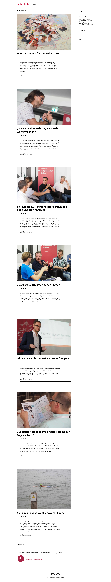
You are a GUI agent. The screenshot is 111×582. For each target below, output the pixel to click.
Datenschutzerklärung (59, 552)
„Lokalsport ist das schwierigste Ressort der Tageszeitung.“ (43, 433)
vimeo (80, 39)
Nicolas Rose (23, 57)
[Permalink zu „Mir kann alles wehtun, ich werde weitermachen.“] (44, 124)
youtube (80, 37)
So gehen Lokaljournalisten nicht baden (41, 513)
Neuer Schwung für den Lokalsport (38, 53)
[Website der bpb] (30, 562)
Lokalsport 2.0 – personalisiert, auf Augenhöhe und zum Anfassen (42, 208)
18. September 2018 (23, 378)
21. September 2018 (23, 304)
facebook (80, 36)
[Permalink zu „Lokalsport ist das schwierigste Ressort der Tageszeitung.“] (44, 427)
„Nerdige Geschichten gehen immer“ (39, 285)
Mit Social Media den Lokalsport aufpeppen (43, 358)
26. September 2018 (23, 153)
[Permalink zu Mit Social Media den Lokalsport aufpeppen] (44, 354)
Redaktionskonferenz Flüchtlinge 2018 (26, 535)
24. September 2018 (23, 231)
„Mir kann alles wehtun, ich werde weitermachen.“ (37, 130)
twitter (80, 41)
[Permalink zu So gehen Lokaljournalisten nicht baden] (44, 509)
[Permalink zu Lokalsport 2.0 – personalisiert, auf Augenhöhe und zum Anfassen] (44, 202)
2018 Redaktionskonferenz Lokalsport (26, 76)
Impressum (58, 553)
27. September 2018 (23, 75)
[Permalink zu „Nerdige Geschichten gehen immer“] (44, 280)
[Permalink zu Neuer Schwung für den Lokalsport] (44, 49)
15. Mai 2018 (22, 534)
